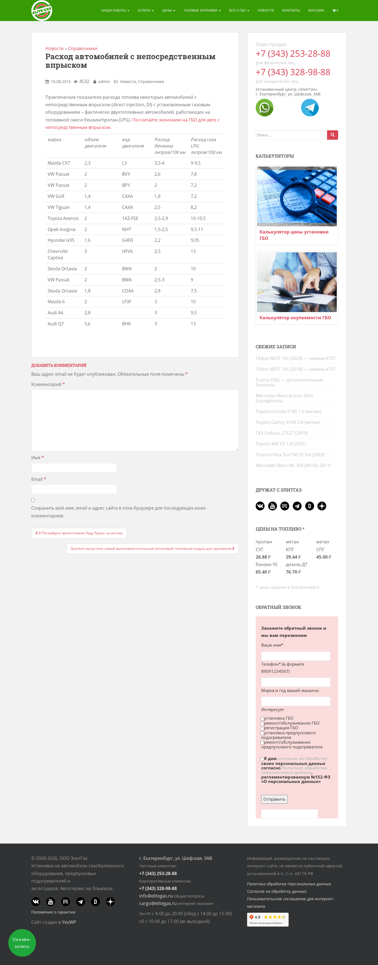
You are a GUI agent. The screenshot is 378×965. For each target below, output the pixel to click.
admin (104, 81)
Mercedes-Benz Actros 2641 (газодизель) (284, 398)
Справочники (82, 48)
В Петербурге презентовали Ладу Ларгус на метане (80, 533)
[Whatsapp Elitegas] (264, 107)
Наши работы (114, 10)
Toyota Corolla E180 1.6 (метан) (288, 411)
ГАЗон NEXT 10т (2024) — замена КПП (295, 358)
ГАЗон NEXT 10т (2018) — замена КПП (295, 369)
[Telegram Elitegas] (310, 107)
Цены (167, 10)
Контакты (291, 10)
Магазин (316, 10)
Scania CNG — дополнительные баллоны (289, 382)
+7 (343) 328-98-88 (293, 72)
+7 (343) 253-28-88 (293, 53)
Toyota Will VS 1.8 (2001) (281, 444)
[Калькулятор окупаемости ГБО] (297, 282)
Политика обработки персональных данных (289, 883)
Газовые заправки (201, 10)
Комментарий (48, 384)
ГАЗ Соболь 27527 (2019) (282, 433)
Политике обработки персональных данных (294, 770)
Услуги (144, 10)
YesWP (69, 922)
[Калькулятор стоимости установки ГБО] (297, 196)
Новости (266, 10)
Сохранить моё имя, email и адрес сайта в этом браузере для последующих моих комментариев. (118, 511)
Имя (37, 458)
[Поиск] (332, 135)
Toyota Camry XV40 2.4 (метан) (288, 422)
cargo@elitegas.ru (158, 903)
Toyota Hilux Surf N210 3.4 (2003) (290, 455)
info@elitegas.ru (156, 896)
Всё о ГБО (238, 10)
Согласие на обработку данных (276, 891)
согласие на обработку (302, 758)
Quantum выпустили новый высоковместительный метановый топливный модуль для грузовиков (151, 548)
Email (38, 479)
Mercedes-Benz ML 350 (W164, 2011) (293, 465)
